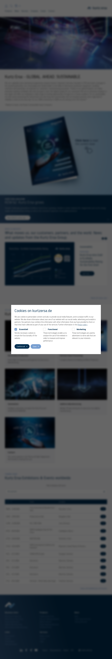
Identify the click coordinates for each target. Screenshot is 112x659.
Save (34, 346)
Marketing (81, 329)
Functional (53, 329)
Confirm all (21, 346)
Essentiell (23, 329)
